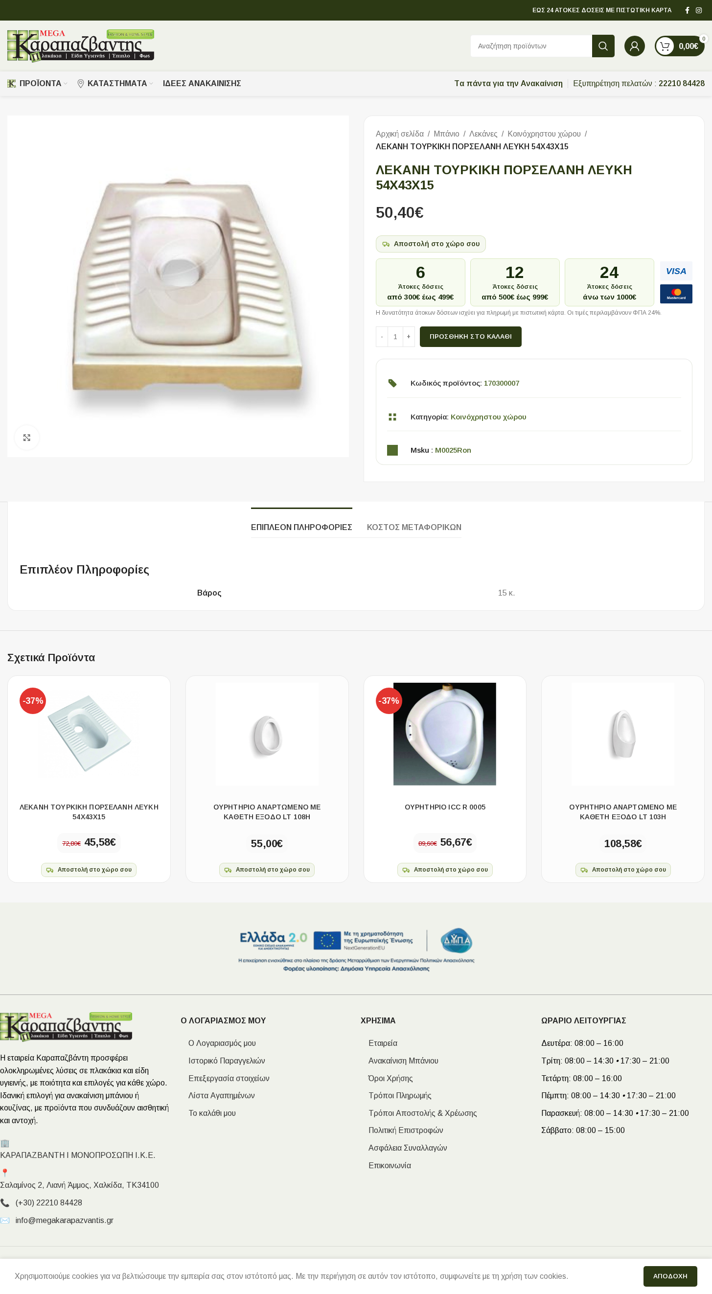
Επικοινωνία (386, 1165)
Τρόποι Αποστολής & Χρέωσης (419, 1113)
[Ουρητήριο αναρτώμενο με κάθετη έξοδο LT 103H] (623, 734)
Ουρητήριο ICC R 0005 (445, 807)
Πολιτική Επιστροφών (402, 1130)
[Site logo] (80, 45)
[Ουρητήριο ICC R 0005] (445, 734)
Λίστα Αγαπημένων (218, 1095)
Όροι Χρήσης (387, 1078)
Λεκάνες (483, 134)
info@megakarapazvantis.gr (65, 1220)
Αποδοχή (670, 1276)
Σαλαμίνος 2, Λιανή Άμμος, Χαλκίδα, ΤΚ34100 (79, 1185)
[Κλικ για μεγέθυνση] (27, 437)
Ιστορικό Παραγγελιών (223, 1061)
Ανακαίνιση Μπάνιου (399, 1061)
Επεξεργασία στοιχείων (225, 1078)
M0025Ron (453, 450)
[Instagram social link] (699, 10)
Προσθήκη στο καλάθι (471, 336)
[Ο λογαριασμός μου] (635, 46)
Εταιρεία (379, 1043)
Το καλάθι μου (208, 1113)
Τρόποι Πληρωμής (396, 1095)
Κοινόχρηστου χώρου (544, 134)
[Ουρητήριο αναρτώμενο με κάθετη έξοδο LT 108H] (267, 734)
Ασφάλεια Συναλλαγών (404, 1148)
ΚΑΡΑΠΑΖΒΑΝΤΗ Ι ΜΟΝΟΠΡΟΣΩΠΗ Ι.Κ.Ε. (78, 1155)
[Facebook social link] (687, 10)
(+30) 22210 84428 (49, 1203)
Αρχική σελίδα (400, 134)
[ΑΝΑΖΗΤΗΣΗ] (603, 46)
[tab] (301, 522)
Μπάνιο (446, 134)
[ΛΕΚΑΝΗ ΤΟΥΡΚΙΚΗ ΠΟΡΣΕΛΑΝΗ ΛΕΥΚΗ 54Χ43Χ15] (89, 734)
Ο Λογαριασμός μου (218, 1043)
